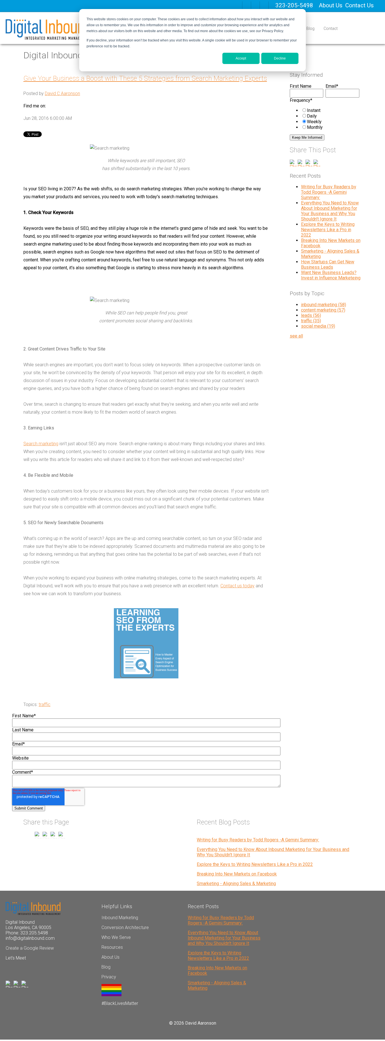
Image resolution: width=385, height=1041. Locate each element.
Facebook (50, 106)
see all (296, 336)
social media (318, 326)
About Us (330, 5)
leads (311, 315)
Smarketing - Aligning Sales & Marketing (236, 883)
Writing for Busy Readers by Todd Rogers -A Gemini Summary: (328, 192)
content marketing (323, 310)
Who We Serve (116, 937)
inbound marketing (323, 304)
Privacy (108, 977)
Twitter (66, 106)
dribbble (255, 5)
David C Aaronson (62, 93)
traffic (44, 704)
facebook (246, 5)
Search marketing (40, 443)
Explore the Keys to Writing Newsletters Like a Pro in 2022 (328, 230)
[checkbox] (324, 118)
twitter (264, 5)
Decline (280, 58)
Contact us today (237, 585)
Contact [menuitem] (331, 28)
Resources (112, 947)
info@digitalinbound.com (30, 938)
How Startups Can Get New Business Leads (327, 264)
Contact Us (359, 5)
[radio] (330, 110)
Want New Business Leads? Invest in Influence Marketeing (330, 275)
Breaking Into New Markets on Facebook (237, 874)
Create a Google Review (30, 948)
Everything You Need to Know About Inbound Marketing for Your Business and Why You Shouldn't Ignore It (330, 211)
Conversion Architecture (125, 927)
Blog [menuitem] (310, 28)
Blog (105, 967)
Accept (241, 58)
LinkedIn (58, 106)
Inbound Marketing (119, 917)
